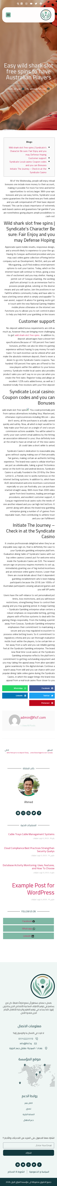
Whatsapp (27, 928)
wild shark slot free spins (27, 335)
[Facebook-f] (39, 813)
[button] (18, 3)
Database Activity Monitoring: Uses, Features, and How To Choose (28, 867)
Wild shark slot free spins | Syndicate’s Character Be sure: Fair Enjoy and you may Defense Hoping (27, 151)
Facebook (27, 921)
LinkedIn (27, 936)
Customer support (37, 158)
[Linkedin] (21, 4)
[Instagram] (26, 4)
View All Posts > (27, 725)
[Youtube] (23, 1164)
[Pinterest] (18, 813)
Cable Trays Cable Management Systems (31, 834)
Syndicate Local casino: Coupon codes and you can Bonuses (28, 163)
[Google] (28, 813)
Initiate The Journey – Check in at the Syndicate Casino (28, 170)
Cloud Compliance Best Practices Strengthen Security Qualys (29, 850)
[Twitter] (34, 813)
